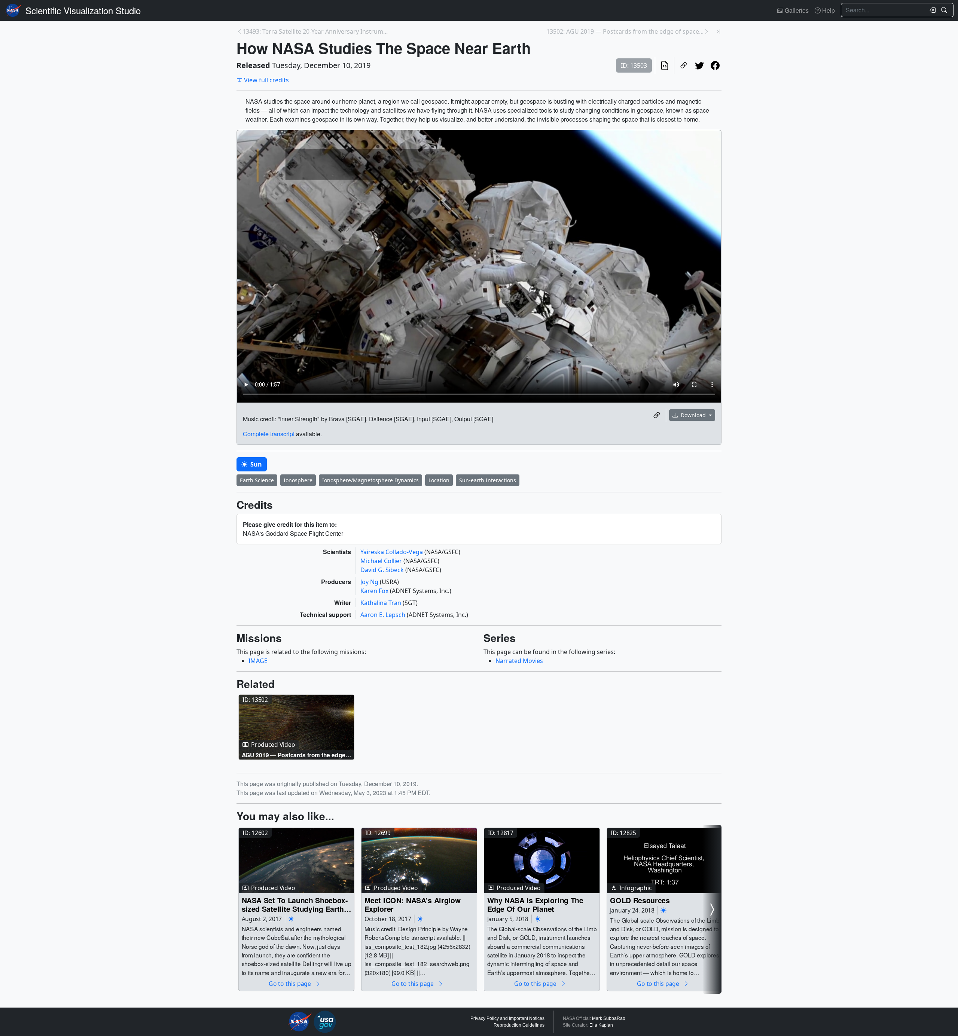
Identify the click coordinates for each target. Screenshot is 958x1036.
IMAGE (258, 661)
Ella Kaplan (601, 1025)
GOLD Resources (640, 900)
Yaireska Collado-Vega (392, 552)
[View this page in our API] (664, 65)
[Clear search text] (931, 10)
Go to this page (290, 983)
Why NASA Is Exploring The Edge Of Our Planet (535, 904)
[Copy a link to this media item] (657, 415)
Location (438, 480)
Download (693, 415)
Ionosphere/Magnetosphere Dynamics (370, 480)
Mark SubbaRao (608, 1018)
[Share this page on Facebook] (715, 65)
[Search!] (945, 10)
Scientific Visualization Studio (83, 10)
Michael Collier (381, 561)
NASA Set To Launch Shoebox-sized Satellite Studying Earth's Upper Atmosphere (296, 904)
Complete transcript (269, 434)
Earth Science (257, 480)
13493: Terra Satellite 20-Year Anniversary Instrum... (315, 31)
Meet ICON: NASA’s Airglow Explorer (412, 904)
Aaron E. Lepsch (383, 615)
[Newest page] (718, 31)
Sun (255, 464)
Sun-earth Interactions (487, 480)
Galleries (796, 10)
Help (828, 10)
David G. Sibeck (382, 570)
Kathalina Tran (381, 603)
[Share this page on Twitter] (699, 65)
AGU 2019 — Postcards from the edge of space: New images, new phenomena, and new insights (293, 754)
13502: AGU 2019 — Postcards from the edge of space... (625, 31)
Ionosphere (298, 480)
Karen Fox (375, 591)
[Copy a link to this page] (683, 65)
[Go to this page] (296, 727)
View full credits (266, 80)
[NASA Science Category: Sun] (291, 919)
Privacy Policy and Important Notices (507, 1018)
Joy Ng (370, 582)
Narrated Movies (519, 661)
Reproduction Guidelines (519, 1025)
